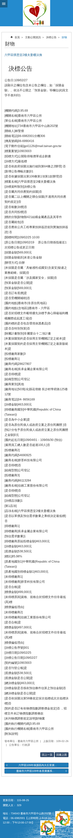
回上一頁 (47, 754)
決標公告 (51, 37)
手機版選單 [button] (3, 3)
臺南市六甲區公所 (36, 13)
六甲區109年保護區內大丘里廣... (38, 765)
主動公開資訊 (33, 37)
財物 (64, 37)
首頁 (17, 37)
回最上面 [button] (61, 754)
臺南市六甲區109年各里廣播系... (35, 770)
